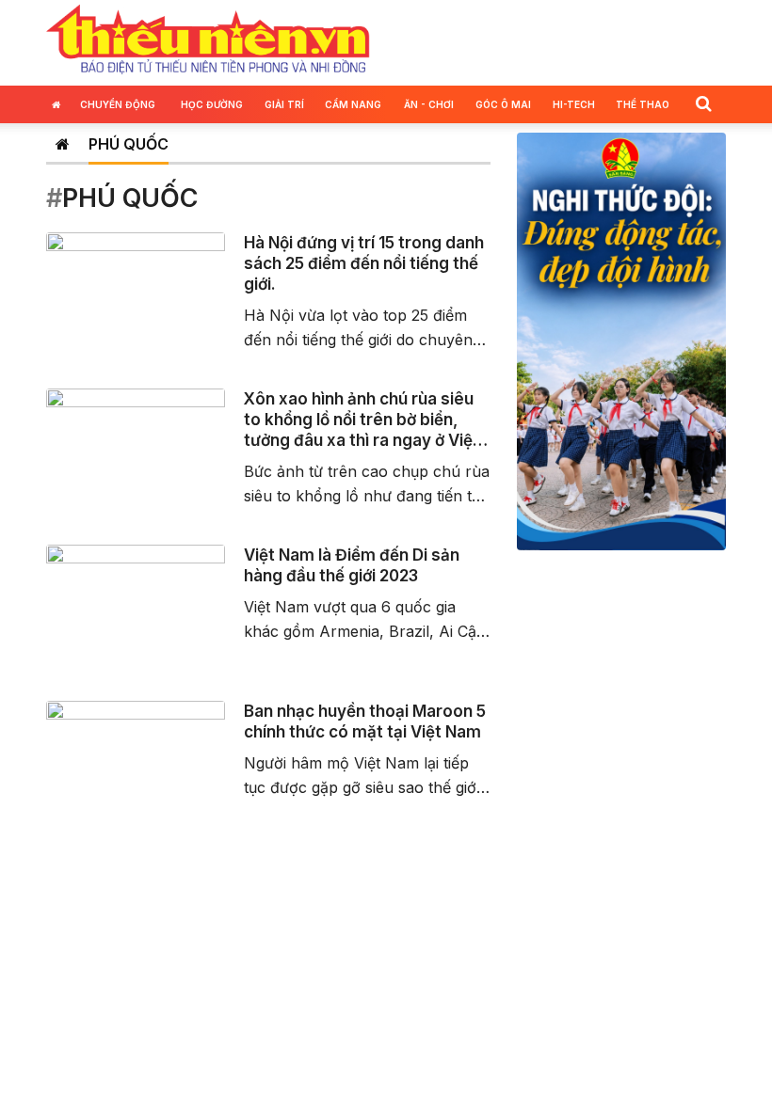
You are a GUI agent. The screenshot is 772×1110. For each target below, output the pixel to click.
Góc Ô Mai (503, 104)
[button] (703, 103)
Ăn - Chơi (429, 104)
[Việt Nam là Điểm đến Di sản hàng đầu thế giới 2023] (135, 593)
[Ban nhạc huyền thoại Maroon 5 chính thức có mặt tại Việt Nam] (135, 749)
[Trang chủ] (62, 144)
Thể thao (642, 104)
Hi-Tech (574, 104)
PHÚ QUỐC (128, 144)
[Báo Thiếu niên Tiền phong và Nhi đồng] (208, 40)
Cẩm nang (353, 104)
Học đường (212, 104)
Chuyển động (117, 104)
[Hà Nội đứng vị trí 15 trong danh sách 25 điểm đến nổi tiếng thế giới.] (135, 281)
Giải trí (284, 104)
